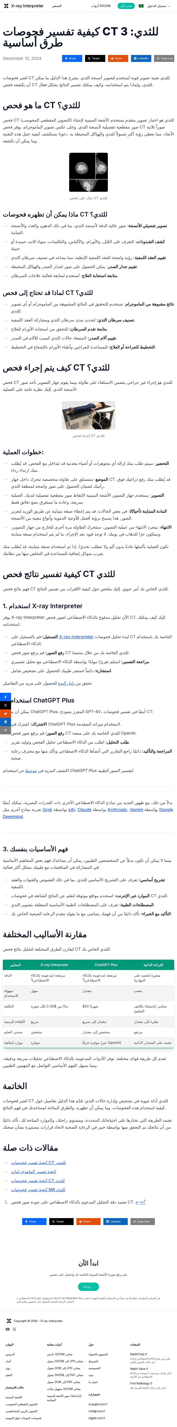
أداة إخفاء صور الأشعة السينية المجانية (64, 1398)
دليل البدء (66, 683)
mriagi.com (95, 1411)
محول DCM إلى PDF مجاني (63, 1382)
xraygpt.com (96, 1404)
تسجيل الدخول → (158, 6)
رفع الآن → (88, 1286)
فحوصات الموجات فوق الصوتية (23, 1418)
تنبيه (90, 1375)
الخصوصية (94, 1368)
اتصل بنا (93, 1382)
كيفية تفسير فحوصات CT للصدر (38, 1162)
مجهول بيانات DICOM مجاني (64, 1389)
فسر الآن (126, 6)
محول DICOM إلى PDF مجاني (65, 1375)
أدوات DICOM (101, 6)
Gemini (136, 809)
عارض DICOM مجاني (60, 1354)
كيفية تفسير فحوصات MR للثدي (38, 1189)
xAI (71, 809)
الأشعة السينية (14, 1397)
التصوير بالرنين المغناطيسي (21, 1411)
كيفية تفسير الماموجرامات (33, 1171)
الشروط (93, 1361)
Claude (84, 809)
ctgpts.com (95, 1418)
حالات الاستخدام (15, 1387)
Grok (47, 809)
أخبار (8, 1361)
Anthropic (117, 809)
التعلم (9, 1375)
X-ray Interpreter (76, 636)
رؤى (8, 1368)
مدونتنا (31, 770)
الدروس (10, 1354)
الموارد (9, 1344)
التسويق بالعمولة (98, 1354)
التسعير (57, 6)
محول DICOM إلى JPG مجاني (65, 1361)
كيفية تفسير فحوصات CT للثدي (38, 1180)
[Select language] (141, 5)
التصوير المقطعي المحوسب (21, 1404)
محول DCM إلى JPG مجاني (63, 1368)
